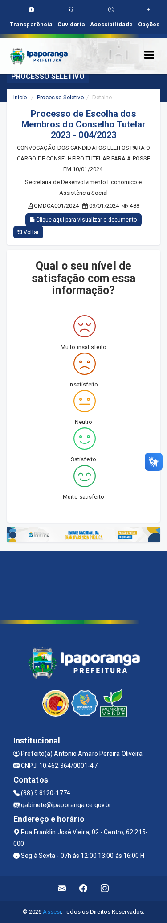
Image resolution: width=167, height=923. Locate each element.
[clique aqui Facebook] (83, 888)
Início (20, 97)
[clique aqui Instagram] (105, 888)
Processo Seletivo (60, 97)
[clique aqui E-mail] (62, 888)
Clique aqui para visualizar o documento (86, 220)
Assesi (52, 911)
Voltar (30, 232)
